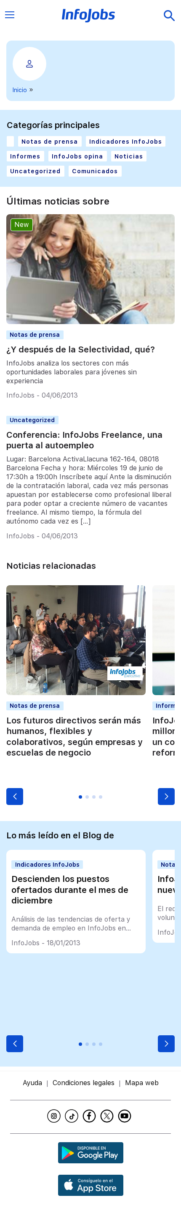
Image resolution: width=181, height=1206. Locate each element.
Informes (25, 156)
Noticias (128, 156)
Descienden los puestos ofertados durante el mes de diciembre (69, 890)
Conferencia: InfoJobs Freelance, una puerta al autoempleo (84, 440)
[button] (14, 796)
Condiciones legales (83, 1083)
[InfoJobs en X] (108, 1116)
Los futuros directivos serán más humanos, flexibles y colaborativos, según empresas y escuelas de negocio (74, 736)
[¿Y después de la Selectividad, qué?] (90, 322)
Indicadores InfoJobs (125, 141)
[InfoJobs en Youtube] (126, 1116)
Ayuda (32, 1083)
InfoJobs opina (77, 156)
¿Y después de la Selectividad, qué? (80, 349)
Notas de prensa (49, 141)
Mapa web (142, 1083)
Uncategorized (35, 171)
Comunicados (95, 171)
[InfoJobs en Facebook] (90, 1116)
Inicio (20, 90)
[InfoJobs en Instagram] (55, 1116)
